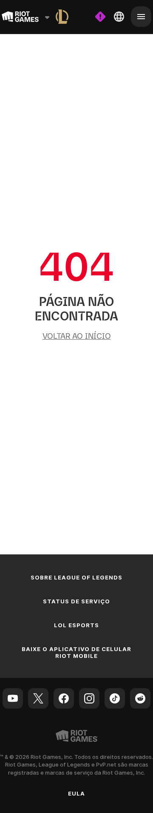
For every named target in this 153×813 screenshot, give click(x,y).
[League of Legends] (62, 16)
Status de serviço (76, 601)
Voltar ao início (76, 336)
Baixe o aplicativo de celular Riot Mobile (76, 652)
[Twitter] (38, 698)
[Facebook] (64, 698)
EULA (76, 793)
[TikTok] (115, 698)
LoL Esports (76, 625)
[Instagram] (89, 698)
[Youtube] (13, 698)
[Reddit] (140, 698)
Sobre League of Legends (77, 577)
